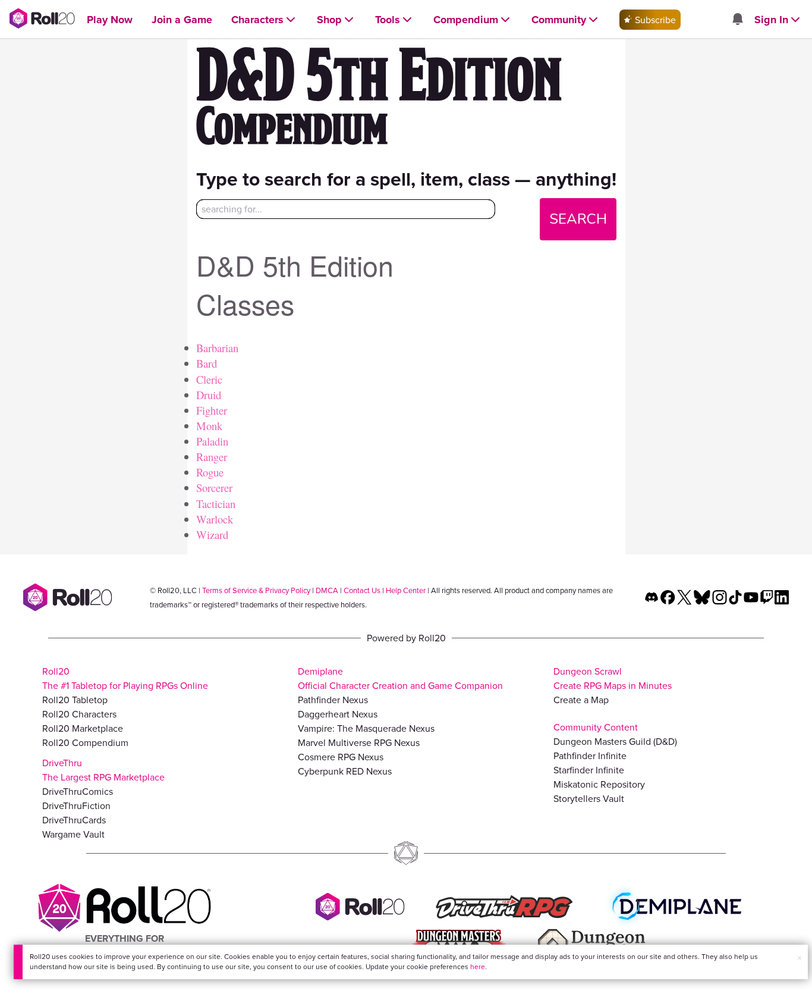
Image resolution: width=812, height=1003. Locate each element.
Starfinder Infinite (588, 769)
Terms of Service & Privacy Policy (256, 590)
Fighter (211, 410)
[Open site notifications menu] (737, 20)
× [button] (799, 957)
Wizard (212, 534)
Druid (208, 394)
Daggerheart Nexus (337, 713)
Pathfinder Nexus (333, 699)
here (477, 966)
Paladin (212, 441)
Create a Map (581, 699)
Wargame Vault (73, 834)
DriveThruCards (74, 819)
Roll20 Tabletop (75, 699)
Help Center (406, 590)
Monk (209, 425)
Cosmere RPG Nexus (340, 756)
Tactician (215, 503)
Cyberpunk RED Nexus (345, 771)
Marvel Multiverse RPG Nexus (359, 742)
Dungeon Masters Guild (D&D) (615, 741)
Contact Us (362, 590)
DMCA (327, 590)
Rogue (210, 472)
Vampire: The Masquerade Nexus (366, 728)
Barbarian (217, 347)
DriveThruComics (77, 791)
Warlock (214, 519)
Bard (206, 363)
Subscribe (654, 19)
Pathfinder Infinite (590, 755)
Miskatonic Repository (599, 784)
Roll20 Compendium (85, 742)
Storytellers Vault (588, 798)
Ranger (211, 456)
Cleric (209, 379)
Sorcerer (214, 487)
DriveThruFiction (76, 805)
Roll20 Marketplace (82, 728)
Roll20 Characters (79, 713)
